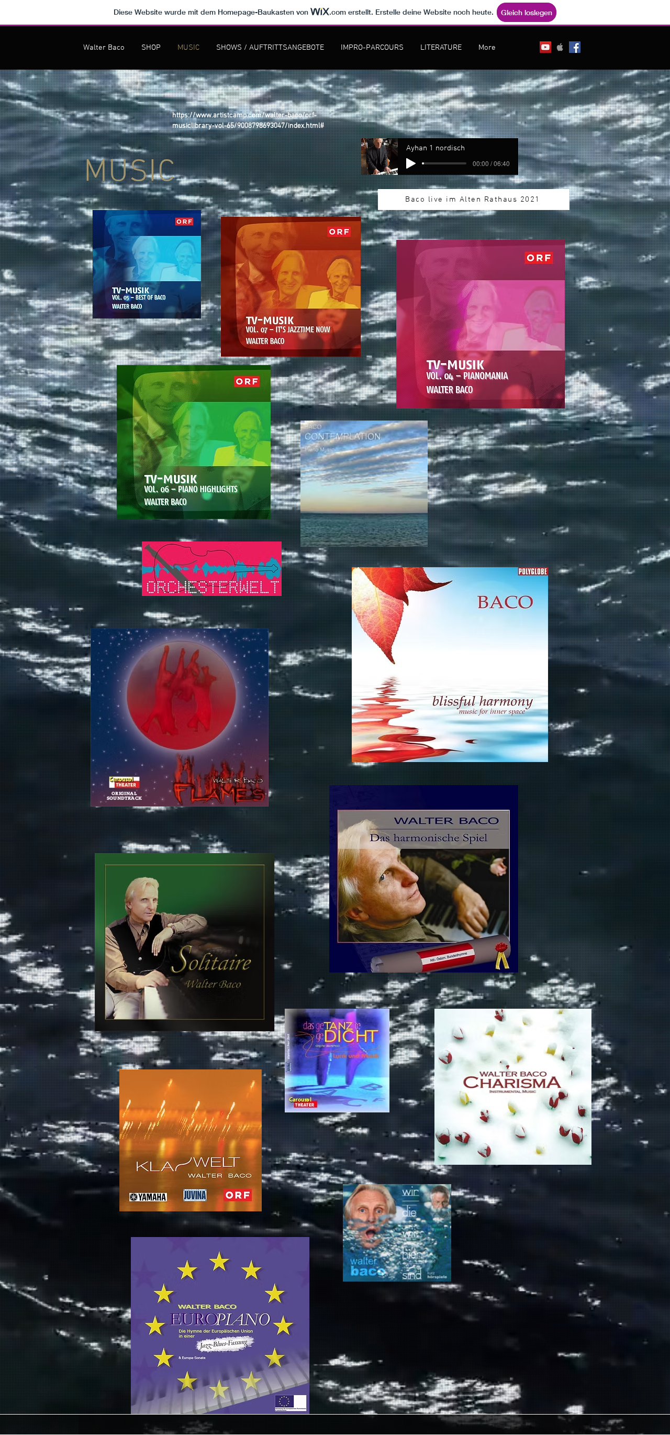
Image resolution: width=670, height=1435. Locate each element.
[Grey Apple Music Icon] (560, 47)
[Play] (411, 163)
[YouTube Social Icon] (545, 47)
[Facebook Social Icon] (574, 47)
